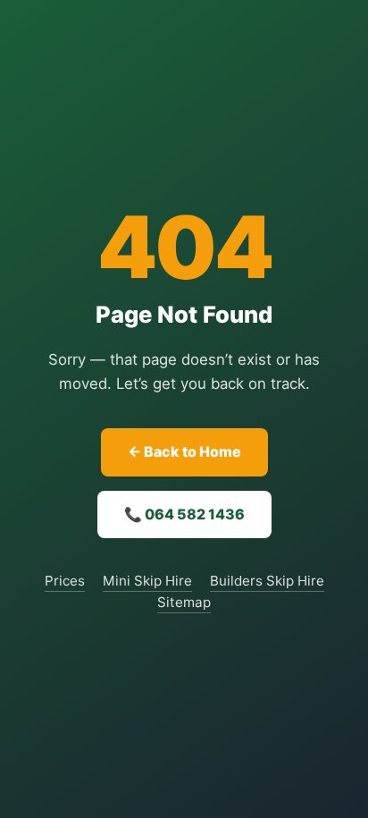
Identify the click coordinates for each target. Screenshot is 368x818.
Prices (65, 580)
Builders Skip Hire (267, 580)
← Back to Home (184, 451)
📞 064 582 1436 (184, 514)
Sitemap (184, 602)
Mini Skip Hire (147, 580)
